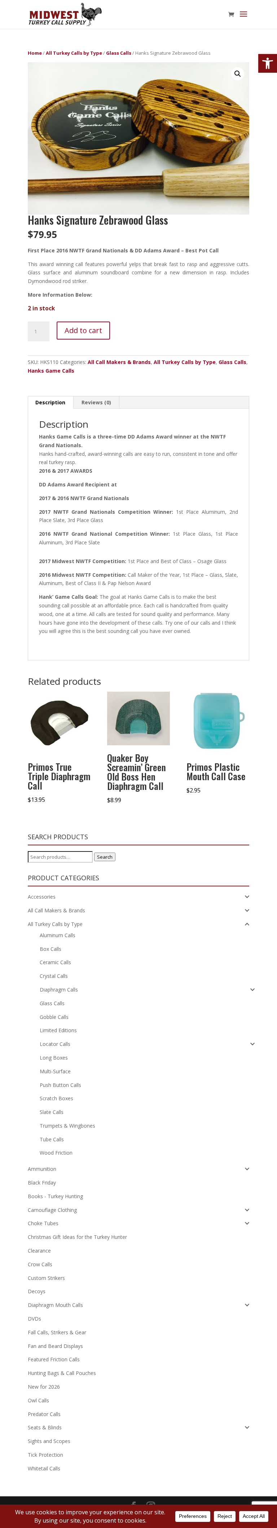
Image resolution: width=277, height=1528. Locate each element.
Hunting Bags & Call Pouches (62, 1373)
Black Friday (42, 1182)
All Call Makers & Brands (119, 362)
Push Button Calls (60, 1085)
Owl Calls (38, 1400)
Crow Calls (40, 1264)
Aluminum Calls (57, 935)
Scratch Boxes (56, 1098)
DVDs (34, 1318)
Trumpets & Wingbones (67, 1125)
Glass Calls (118, 53)
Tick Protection (45, 1454)
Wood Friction (56, 1152)
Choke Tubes (43, 1223)
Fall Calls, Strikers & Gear (57, 1332)
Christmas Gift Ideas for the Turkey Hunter (77, 1236)
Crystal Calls (54, 975)
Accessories (42, 896)
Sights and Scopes (49, 1441)
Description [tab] (50, 402)
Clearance (39, 1250)
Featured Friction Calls (54, 1359)
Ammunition (42, 1168)
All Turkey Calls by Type (74, 53)
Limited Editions (58, 1030)
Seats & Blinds (45, 1427)
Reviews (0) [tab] (96, 402)
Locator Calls (55, 1044)
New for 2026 (44, 1386)
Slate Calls (51, 1112)
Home (35, 53)
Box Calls (50, 948)
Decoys (36, 1291)
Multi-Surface (55, 1071)
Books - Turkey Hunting (55, 1196)
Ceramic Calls (55, 962)
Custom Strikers (46, 1278)
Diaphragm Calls (59, 989)
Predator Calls (44, 1414)
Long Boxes (54, 1057)
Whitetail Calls (44, 1468)
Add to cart (83, 330)
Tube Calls (52, 1139)
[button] (267, 63)
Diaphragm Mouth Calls (55, 1305)
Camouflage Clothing (52, 1209)
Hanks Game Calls (51, 370)
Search (105, 857)
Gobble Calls (54, 1017)
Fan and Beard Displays (55, 1346)
